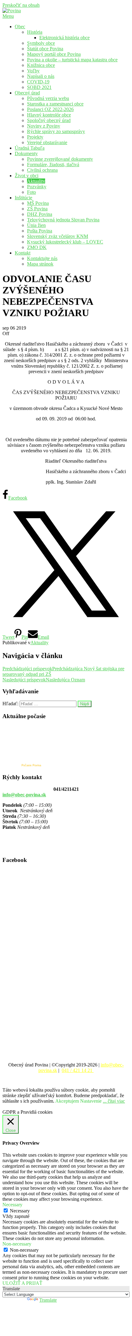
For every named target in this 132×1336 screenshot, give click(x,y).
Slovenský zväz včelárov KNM (57, 236)
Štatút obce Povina (45, 48)
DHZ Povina (39, 214)
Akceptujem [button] (67, 1101)
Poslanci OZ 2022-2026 (50, 109)
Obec (20, 26)
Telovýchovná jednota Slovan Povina (63, 219)
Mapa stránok (40, 263)
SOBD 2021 (39, 87)
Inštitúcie (23, 197)
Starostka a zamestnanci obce (55, 103)
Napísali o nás (40, 76)
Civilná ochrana (42, 170)
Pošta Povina (39, 230)
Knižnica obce (41, 65)
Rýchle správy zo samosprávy (56, 131)
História (34, 32)
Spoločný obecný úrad (49, 120)
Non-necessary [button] (16, 1243)
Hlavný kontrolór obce (49, 114)
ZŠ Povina (37, 208)
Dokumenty (26, 153)
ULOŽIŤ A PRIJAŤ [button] (22, 1283)
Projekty (35, 137)
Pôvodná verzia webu (48, 98)
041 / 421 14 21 (78, 1070)
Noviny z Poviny (43, 125)
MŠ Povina (38, 203)
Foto (31, 192)
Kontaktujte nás (42, 258)
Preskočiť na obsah (21, 5)
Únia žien (36, 225)
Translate (48, 1300)
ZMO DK (37, 247)
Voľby (33, 70)
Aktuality (36, 181)
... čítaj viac (114, 1101)
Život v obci (26, 175)
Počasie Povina (31, 765)
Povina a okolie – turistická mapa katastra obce (72, 59)
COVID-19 (38, 81)
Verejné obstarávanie (47, 142)
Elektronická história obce (64, 37)
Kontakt (22, 252)
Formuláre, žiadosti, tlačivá (53, 164)
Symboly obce (41, 43)
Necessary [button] (12, 1204)
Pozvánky (36, 186)
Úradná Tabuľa (30, 148)
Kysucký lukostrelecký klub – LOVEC (65, 241)
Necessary (20, 1210)
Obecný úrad (27, 92)
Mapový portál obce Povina (54, 54)
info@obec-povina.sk (24, 794)
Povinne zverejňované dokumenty (60, 159)
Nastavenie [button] (91, 1101)
